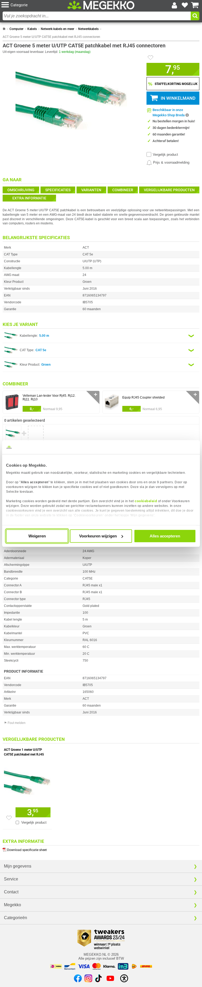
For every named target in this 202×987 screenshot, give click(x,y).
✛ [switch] (95, 394)
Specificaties (57, 190)
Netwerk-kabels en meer (57, 29)
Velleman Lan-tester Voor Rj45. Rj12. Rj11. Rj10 (49, 397)
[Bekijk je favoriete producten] (184, 5)
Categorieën (15, 917)
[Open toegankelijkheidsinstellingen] (124, 978)
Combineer (122, 190)
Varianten (91, 190)
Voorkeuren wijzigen (98, 536)
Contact (11, 892)
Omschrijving (20, 190)
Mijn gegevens (17, 866)
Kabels (32, 29)
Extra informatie (29, 198)
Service (11, 879)
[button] (34, 5)
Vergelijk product (165, 155)
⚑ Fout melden (15, 723)
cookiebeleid (146, 501)
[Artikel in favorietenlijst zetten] (150, 57)
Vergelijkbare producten (169, 190)
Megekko (12, 905)
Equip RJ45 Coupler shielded (143, 397)
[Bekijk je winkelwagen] (194, 5)
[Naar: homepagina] (4, 29)
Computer (16, 29)
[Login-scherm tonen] (174, 5)
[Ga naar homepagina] (101, 5)
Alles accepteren (165, 536)
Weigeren (37, 536)
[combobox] (97, 16)
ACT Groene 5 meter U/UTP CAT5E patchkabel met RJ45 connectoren (51, 37)
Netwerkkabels (88, 29)
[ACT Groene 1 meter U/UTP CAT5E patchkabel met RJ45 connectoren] (27, 781)
